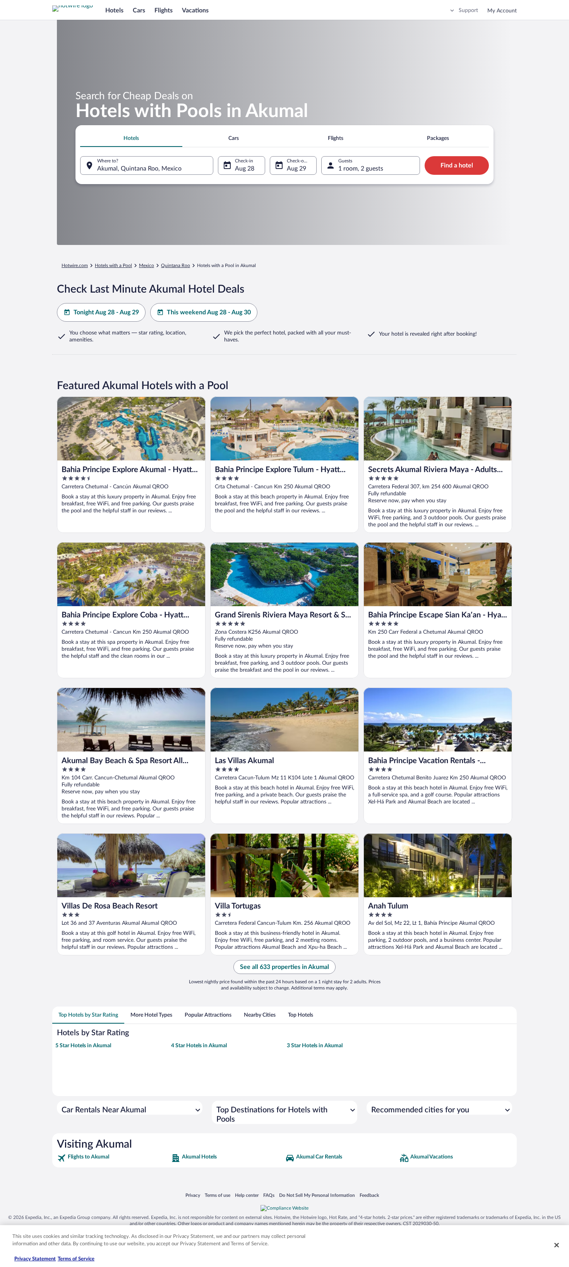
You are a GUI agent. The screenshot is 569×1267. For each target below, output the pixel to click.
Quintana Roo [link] (175, 265)
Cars (139, 10)
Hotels (114, 10)
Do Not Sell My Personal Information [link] (317, 1195)
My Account (502, 11)
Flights (163, 10)
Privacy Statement (35, 1259)
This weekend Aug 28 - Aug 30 (209, 312)
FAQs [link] (268, 1195)
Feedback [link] (369, 1195)
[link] (113, 1158)
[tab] (131, 138)
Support (468, 10)
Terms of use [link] (217, 1195)
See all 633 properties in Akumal (284, 967)
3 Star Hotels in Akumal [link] (315, 1045)
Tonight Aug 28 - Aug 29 (106, 312)
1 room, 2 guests (360, 168)
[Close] (556, 1244)
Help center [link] (247, 1195)
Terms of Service (76, 1259)
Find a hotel (456, 165)
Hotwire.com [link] (75, 265)
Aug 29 (296, 168)
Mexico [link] (146, 265)
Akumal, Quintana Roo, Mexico (139, 168)
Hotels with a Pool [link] (113, 265)
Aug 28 (244, 168)
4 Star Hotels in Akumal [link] (199, 1045)
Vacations (195, 10)
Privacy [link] (192, 1195)
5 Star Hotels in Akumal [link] (83, 1045)
